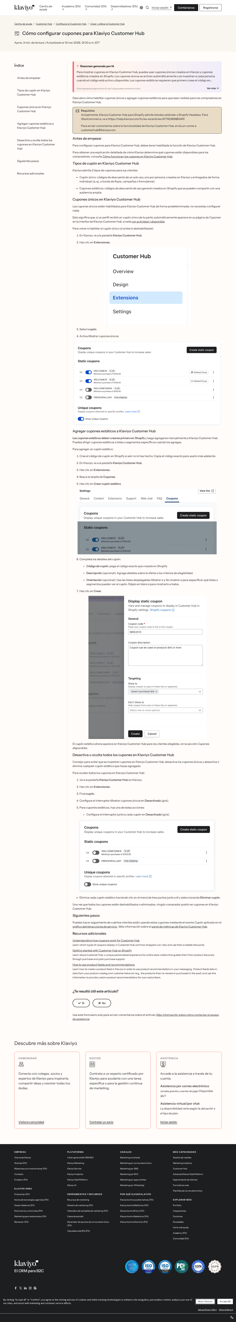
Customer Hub (44, 23)
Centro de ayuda (23, 23)
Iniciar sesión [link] (168, 1122)
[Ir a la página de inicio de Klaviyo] (24, 7)
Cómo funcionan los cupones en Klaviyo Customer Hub (137, 156)
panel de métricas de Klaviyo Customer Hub (179, 926)
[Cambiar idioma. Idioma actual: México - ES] (141, 8)
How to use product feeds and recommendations (104, 964)
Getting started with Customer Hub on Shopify (102, 950)
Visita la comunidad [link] (31, 1122)
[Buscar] (147, 8)
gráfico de (95, 926)
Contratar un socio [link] (101, 1122)
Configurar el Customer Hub (71, 23)
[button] (147, 285)
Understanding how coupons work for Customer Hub (106, 940)
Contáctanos (186, 7)
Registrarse (210, 7)
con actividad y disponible (147, 221)
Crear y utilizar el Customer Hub (107, 23)
